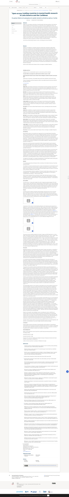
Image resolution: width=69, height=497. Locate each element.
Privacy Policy (44, 495)
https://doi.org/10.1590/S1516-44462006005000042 (40, 10)
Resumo (13, 25)
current (24, 7)
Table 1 (48, 196)
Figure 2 (32, 214)
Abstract (35, 7)
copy (50, 10)
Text (12, 27)
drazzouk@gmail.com (26, 451)
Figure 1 (55, 210)
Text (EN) (40, 7)
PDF (45, 7)
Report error (68, 177)
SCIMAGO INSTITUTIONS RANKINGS (37, 20)
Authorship (28, 20)
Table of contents (14, 7)
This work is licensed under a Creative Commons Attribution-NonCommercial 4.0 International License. (42, 465)
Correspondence (26, 83)
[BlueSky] (17, 486)
